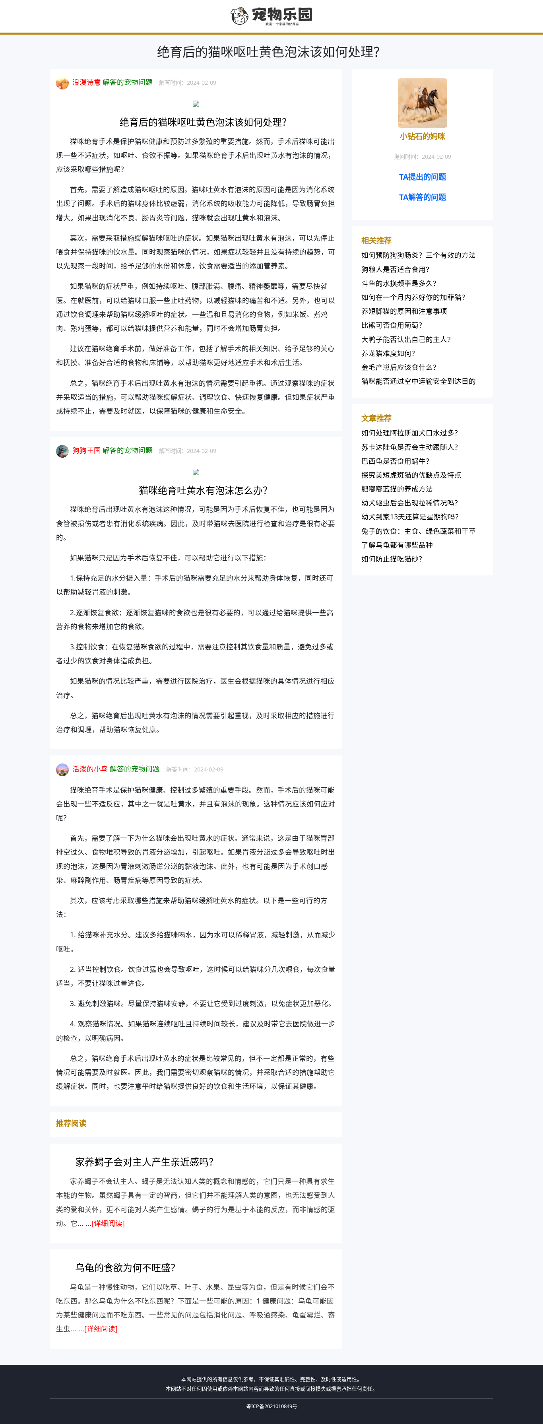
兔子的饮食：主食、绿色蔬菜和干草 (418, 531)
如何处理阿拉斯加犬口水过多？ (411, 432)
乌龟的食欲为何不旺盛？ (127, 1267)
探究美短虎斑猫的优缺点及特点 (411, 475)
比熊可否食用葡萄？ (393, 325)
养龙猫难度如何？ (390, 353)
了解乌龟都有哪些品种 (397, 545)
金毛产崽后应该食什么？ (400, 367)
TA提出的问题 (422, 176)
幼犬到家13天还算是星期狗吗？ (411, 516)
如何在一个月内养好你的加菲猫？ (415, 297)
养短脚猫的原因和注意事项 (404, 311)
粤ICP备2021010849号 (271, 1406)
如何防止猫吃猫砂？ (393, 558)
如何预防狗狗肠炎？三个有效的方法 (418, 255)
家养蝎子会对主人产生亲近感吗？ (146, 1161)
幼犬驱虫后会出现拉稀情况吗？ (411, 502)
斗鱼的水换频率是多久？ (400, 283)
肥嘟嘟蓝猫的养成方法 (397, 488)
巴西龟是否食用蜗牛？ (397, 461)
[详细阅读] (108, 1223)
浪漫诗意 (86, 82)
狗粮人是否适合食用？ (397, 269)
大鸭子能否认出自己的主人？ (407, 339)
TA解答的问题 (422, 197)
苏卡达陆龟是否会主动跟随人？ (411, 447)
